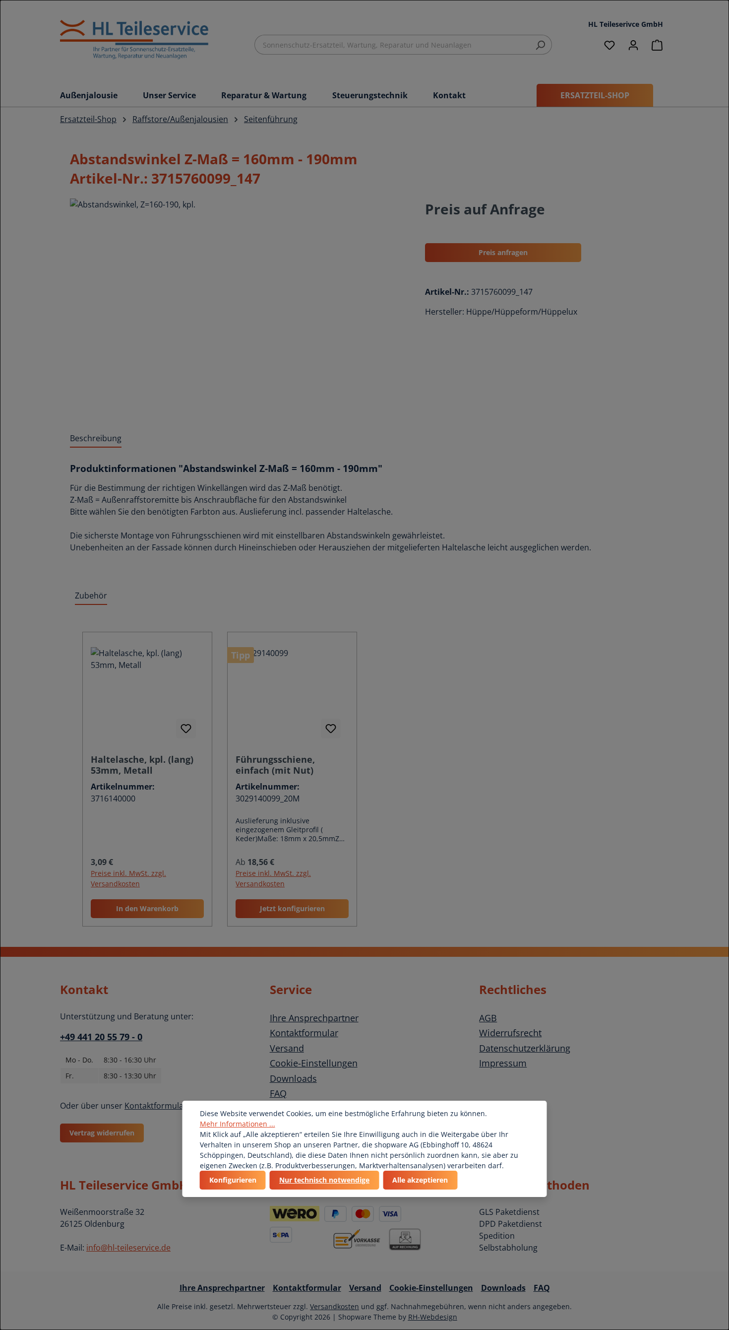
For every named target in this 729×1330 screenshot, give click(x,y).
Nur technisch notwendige (324, 1180)
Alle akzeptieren (420, 1180)
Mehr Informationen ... (237, 1124)
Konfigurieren (232, 1180)
